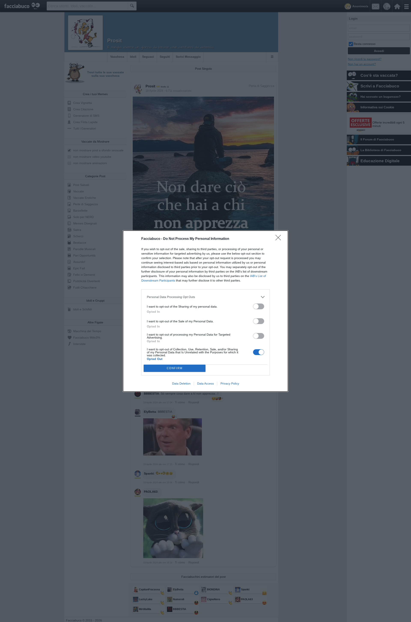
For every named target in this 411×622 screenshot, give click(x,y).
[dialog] (205, 311)
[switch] (258, 306)
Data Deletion (181, 383)
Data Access (205, 383)
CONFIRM (175, 368)
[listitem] (205, 297)
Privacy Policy (229, 383)
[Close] (279, 239)
